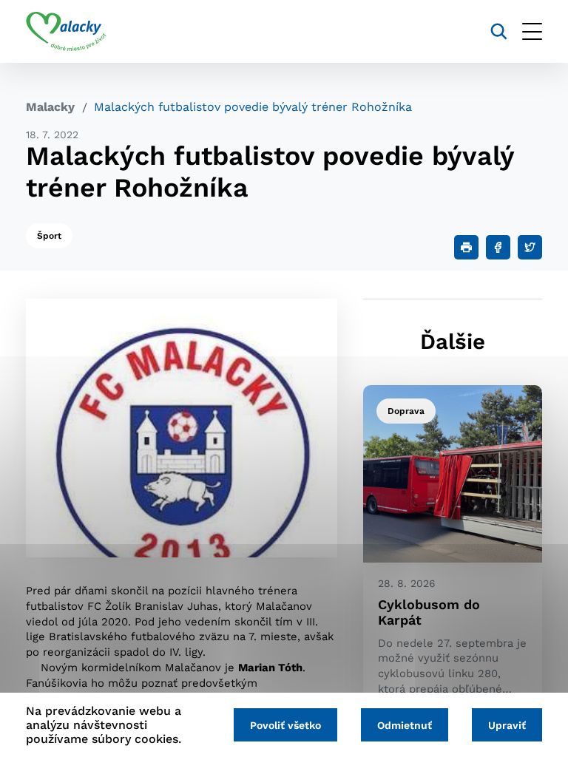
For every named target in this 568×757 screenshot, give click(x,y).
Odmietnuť (404, 725)
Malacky (50, 107)
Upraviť (507, 725)
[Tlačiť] (466, 247)
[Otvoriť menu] (532, 31)
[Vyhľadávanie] (498, 31)
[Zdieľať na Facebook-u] (498, 247)
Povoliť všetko (285, 725)
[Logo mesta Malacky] (66, 32)
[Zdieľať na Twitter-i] (530, 247)
